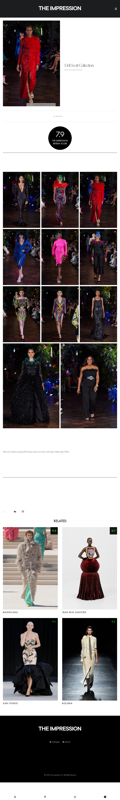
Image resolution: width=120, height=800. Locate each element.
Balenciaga (10, 612)
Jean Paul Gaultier (74, 612)
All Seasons (58, 116)
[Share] (15, 511)
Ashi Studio (10, 703)
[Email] (23, 511)
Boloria (67, 703)
